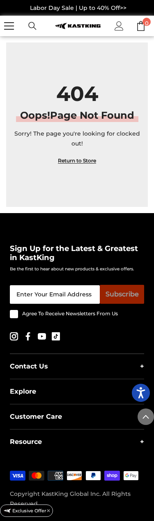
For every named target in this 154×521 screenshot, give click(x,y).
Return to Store (77, 160)
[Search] (32, 26)
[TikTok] (56, 336)
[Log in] (119, 26)
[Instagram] (15, 336)
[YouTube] (43, 336)
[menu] (9, 26)
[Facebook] (29, 336)
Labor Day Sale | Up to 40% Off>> (78, 8)
